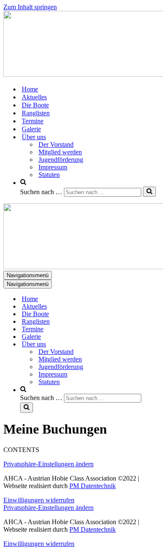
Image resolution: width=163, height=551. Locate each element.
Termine (32, 121)
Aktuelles (34, 97)
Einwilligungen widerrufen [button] (38, 500)
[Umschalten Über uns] (149, 344)
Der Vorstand (56, 144)
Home (30, 89)
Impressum (52, 167)
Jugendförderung (60, 159)
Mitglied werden (60, 152)
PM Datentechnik (92, 485)
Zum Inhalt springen (30, 6)
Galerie (31, 129)
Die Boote (35, 105)
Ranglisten (36, 113)
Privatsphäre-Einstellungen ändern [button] (48, 464)
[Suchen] (149, 192)
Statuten (49, 174)
